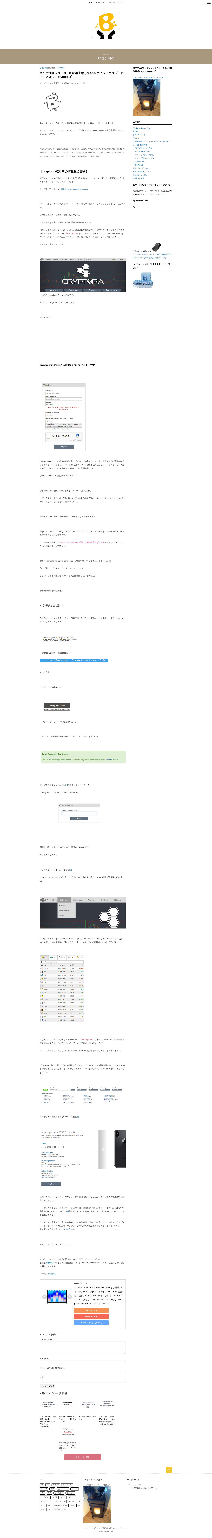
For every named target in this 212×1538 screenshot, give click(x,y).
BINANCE (61, 68)
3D (42, 1485)
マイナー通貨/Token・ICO (144, 158)
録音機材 (57, 1509)
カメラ (55, 1497)
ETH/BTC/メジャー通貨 (143, 148)
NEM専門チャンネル (142, 151)
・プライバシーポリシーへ (136, 1485)
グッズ (63, 1497)
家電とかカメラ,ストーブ (142, 172)
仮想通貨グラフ (140, 162)
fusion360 (44, 1489)
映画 (42, 1505)
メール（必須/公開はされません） (53, 1368)
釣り (49, 1509)
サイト (42, 1377)
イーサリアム (59, 1493)
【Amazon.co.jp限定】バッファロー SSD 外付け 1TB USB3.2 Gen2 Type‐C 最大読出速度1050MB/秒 (152, 256)
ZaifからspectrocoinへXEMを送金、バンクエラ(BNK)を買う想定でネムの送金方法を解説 (107, 1420)
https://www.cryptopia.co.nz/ (76, 189)
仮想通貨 (72, 1501)
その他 (135, 131)
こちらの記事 (67, 1229)
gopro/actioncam (63, 1489)
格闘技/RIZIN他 (138, 178)
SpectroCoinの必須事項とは (87, 1418)
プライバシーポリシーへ (155, 194)
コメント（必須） (46, 1340)
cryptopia (50, 1263)
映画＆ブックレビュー (141, 175)
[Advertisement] (60, 336)
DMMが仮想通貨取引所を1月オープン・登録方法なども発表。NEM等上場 (67, 1446)
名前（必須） (45, 1359)
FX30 (52, 1489)
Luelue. (111, 1531)
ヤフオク (136, 138)
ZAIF (49, 1493)
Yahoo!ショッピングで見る (91, 1323)
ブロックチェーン (139, 135)
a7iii (48, 1485)
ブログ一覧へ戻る (83, 1457)
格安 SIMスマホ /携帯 (60, 1505)
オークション (45, 1497)
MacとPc (74, 1489)
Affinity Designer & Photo (142, 128)
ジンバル (71, 1497)
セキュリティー (46, 1501)
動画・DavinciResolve (141, 168)
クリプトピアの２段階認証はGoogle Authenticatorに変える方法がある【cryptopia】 (48, 1422)
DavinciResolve (67, 1485)
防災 (65, 1509)
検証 (72, 1505)
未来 (49, 1505)
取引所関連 (106, 58)
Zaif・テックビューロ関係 (144, 155)
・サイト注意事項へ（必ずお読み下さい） (142, 1488)
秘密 (79, 1505)
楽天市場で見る (91, 1317)
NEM (42, 1493)
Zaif (67, 1211)
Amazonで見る (91, 1310)
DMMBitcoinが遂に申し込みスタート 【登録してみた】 (67, 1419)
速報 (42, 1509)
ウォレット (70, 1493)
